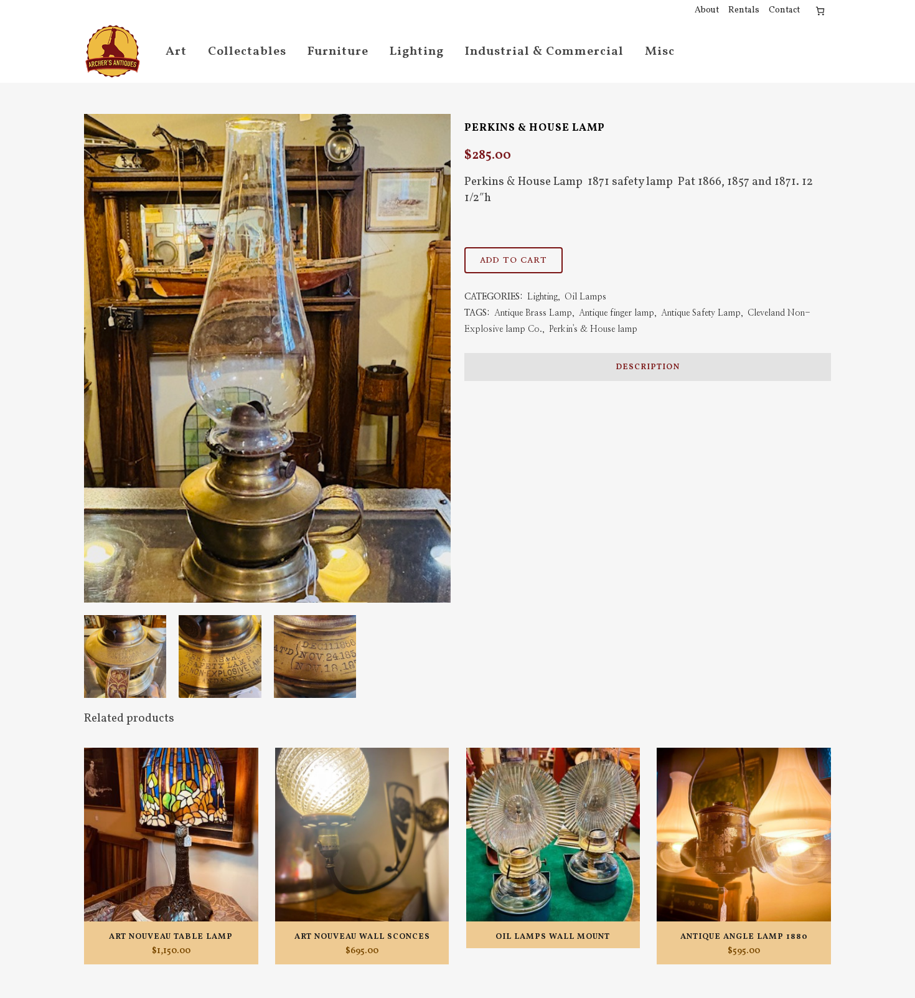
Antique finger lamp (616, 313)
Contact (784, 10)
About (707, 10)
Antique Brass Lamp (533, 313)
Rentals (743, 10)
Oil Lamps (585, 297)
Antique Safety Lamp (701, 313)
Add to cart (513, 261)
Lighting (542, 297)
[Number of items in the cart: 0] (820, 11)
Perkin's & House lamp (593, 329)
